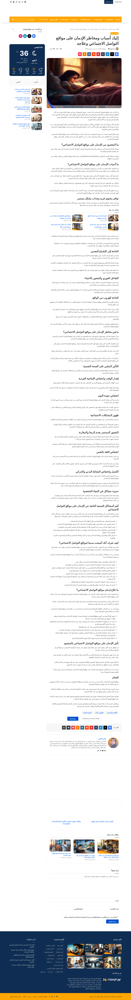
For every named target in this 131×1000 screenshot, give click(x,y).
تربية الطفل (49, 962)
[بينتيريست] (98, 54)
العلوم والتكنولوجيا (48, 952)
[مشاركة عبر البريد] (68, 728)
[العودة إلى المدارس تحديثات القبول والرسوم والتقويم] (113, 218)
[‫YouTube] (102, 750)
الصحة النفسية (111, 713)
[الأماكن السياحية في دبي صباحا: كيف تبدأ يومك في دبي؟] (113, 962)
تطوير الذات (98, 713)
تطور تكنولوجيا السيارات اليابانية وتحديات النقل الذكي (21, 125)
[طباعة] (64, 728)
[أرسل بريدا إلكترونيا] (108, 49)
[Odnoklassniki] (84, 54)
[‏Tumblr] (103, 54)
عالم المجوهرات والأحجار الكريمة (55, 968)
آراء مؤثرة (74, 19)
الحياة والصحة (98, 19)
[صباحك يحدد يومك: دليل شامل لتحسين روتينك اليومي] (113, 226)
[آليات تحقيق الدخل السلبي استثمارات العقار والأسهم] (36, 118)
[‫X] (112, 54)
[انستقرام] (100, 750)
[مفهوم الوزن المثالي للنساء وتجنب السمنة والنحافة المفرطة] (36, 100)
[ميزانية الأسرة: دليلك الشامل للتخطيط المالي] (76, 962)
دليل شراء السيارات (58, 965)
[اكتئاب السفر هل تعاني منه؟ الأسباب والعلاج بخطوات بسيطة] (94, 962)
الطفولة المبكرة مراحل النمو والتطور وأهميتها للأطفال (22, 108)
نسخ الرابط (73, 719)
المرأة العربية (60, 958)
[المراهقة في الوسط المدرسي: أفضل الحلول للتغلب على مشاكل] (108, 847)
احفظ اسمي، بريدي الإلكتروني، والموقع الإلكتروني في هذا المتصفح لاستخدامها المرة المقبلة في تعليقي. (90, 917)
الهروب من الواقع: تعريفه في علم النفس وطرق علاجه (85, 856)
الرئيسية (118, 19)
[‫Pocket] (80, 54)
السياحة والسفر (50, 948)
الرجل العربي (60, 948)
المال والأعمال (51, 955)
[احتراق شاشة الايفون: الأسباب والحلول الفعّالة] (76, 950)
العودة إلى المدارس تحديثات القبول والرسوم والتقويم (22, 90)
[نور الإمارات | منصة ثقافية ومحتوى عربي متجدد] (107, 10)
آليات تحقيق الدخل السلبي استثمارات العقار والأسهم (23, 116)
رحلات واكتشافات (86, 19)
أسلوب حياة (108, 29)
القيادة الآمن (60, 955)
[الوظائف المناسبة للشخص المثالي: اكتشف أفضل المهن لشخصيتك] (94, 950)
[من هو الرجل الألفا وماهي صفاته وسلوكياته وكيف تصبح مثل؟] (113, 949)
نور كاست (64, 19)
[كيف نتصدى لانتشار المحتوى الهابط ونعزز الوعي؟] (60, 845)
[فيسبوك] (117, 54)
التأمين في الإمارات (50, 945)
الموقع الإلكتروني (78, 909)
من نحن (29, 996)
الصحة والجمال (59, 952)
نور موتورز (53, 19)
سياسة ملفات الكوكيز (15, 996)
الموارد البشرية (50, 958)
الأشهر (18, 82)
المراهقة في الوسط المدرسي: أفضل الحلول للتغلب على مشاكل (108, 856)
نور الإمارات (113, 996)
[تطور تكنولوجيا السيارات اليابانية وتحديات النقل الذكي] (36, 126)
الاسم (117, 900)
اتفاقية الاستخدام (42, 996)
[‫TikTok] (98, 750)
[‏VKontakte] (89, 54)
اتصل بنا (35, 996)
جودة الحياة (86, 713)
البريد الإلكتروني (114, 909)
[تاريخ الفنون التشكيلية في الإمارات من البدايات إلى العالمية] (77, 218)
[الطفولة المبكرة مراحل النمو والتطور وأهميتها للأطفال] (36, 109)
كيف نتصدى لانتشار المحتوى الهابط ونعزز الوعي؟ (61, 854)
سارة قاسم (112, 49)
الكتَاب (24, 996)
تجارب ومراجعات (59, 962)
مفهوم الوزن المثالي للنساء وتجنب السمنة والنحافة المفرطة (22, 100)
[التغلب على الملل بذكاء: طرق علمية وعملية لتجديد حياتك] (77, 226)
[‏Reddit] (94, 54)
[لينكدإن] (107, 54)
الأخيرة (36, 82)
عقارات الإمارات (59, 971)
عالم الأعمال (109, 19)
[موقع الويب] (105, 750)
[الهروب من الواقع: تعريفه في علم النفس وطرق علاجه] (84, 847)
